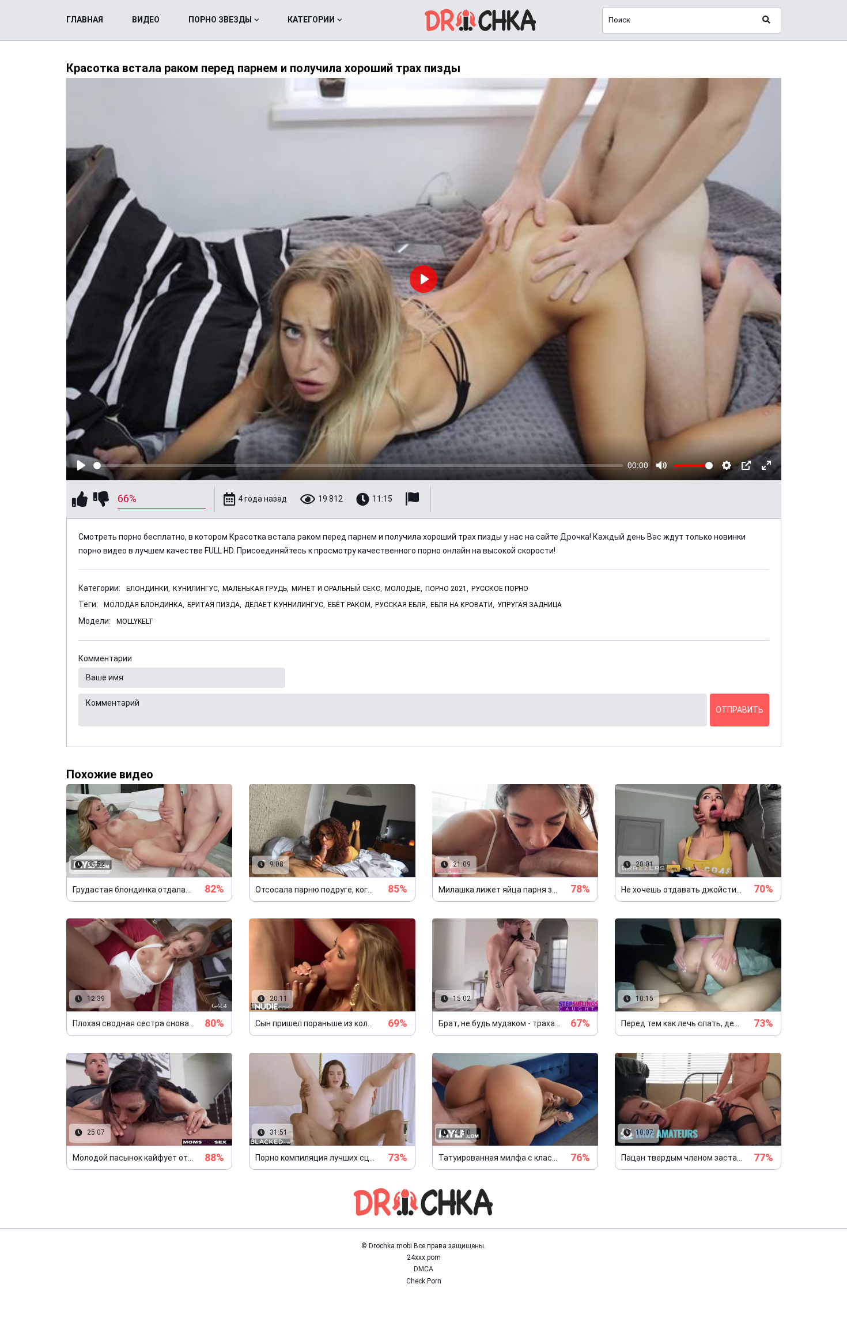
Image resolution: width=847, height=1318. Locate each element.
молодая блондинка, (144, 605)
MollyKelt (134, 621)
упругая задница (529, 605)
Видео (146, 19)
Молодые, (403, 589)
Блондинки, (148, 589)
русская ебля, (401, 605)
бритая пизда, (214, 605)
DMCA (423, 1269)
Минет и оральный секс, (337, 589)
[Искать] (766, 20)
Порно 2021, (446, 589)
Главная (84, 19)
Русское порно (499, 589)
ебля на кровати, (462, 605)
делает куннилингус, (284, 605)
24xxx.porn (424, 1257)
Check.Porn (423, 1281)
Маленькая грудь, (255, 589)
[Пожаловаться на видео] (414, 499)
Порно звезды (220, 19)
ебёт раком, (350, 605)
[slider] (358, 465)
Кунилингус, (196, 589)
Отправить (739, 709)
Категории (311, 19)
